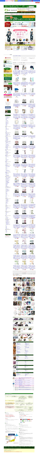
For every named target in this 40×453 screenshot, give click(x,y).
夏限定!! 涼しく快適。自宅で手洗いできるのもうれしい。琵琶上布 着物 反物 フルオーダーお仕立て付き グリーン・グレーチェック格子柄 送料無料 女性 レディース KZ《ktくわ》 (31, 94)
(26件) (17, 85)
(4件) (32, 138)
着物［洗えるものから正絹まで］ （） (16, 58)
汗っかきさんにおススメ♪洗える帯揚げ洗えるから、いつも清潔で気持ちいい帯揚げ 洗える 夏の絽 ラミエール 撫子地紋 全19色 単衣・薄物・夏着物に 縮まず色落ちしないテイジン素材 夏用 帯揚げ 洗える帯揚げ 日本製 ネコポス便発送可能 (16, 95)
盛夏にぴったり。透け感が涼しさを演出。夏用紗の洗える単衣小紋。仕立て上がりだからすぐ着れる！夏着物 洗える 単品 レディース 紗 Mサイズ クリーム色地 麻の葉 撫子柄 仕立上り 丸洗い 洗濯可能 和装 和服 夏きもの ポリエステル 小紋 (31, 165)
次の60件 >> (26, 271)
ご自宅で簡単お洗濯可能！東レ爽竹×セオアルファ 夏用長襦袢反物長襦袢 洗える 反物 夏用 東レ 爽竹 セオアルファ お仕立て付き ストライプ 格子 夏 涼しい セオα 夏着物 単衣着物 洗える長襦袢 (24, 126)
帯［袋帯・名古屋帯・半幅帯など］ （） (24, 58)
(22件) (25, 86)
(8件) (32, 128)
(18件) (25, 75)
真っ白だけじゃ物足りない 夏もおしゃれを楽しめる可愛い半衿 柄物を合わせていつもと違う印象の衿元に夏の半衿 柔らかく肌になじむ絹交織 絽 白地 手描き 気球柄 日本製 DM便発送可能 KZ (24, 146)
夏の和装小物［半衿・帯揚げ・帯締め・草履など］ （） (32, 58)
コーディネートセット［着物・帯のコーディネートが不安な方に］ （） (24, 60)
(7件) (32, 85)
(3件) (17, 107)
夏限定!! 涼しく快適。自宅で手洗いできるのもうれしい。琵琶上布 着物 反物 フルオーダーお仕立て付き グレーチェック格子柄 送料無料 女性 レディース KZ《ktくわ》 (24, 94)
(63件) (17, 97)
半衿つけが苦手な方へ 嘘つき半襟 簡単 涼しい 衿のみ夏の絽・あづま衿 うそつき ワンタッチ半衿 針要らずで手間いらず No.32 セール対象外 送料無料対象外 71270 (31, 136)
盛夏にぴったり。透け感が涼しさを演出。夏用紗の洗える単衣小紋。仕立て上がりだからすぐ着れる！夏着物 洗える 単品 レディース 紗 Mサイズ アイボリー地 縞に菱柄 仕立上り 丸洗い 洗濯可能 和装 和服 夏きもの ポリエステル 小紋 (16, 175)
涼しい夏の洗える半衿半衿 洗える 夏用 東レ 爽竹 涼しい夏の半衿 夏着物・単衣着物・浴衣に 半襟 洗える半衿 (24, 136)
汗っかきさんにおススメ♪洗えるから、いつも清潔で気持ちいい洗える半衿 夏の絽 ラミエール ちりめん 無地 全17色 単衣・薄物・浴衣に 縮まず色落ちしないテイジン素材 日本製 (31, 83)
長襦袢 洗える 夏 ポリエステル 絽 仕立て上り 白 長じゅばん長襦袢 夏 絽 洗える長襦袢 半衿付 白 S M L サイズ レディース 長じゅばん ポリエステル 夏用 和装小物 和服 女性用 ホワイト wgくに (16, 83)
